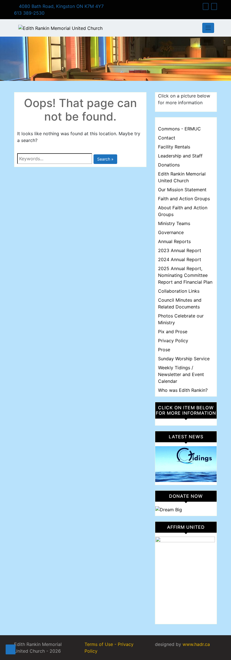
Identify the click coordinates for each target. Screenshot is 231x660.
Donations (169, 165)
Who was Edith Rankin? (183, 390)
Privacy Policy (173, 340)
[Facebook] (205, 6)
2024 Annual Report (179, 259)
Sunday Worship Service (184, 358)
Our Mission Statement (182, 189)
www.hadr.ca (196, 644)
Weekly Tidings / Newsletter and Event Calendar (181, 374)
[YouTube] (214, 6)
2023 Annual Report (179, 250)
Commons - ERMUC (179, 129)
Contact (166, 138)
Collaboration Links (178, 291)
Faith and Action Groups (184, 198)
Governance (171, 232)
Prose (164, 349)
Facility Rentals (174, 147)
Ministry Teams (174, 223)
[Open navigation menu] (10, 649)
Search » (105, 159)
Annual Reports (174, 241)
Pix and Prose (172, 331)
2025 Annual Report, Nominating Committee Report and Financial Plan (185, 275)
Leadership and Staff (180, 156)
